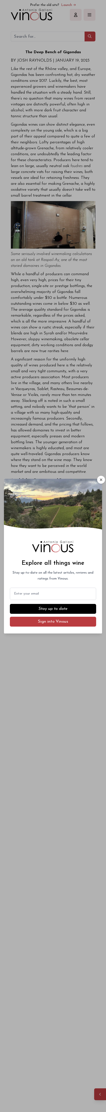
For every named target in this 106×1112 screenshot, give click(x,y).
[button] (101, 480)
